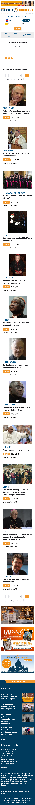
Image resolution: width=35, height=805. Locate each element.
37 (22, 79)
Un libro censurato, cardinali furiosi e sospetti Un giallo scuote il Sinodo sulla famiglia (17, 536)
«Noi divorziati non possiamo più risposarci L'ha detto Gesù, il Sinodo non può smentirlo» (16, 492)
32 (8, 79)
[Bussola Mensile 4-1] (17, 615)
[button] (17, 28)
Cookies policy (15, 791)
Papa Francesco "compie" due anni (17, 450)
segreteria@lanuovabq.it (9, 761)
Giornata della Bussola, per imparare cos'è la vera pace (10, 696)
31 (4, 79)
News (10, 20)
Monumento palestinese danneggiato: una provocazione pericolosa (8, 719)
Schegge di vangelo (9, 33)
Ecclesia (6, 117)
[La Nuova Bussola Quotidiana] (17, 10)
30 (27, 75)
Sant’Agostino (26, 34)
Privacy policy (5, 791)
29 (23, 75)
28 (20, 75)
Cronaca (6, 244)
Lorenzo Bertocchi (10, 121)
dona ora (26, 20)
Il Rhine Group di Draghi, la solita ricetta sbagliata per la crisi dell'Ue (9, 731)
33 (11, 79)
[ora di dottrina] (17, 664)
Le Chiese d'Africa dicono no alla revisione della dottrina (16, 408)
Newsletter (25, 24)
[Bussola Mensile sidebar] (17, 639)
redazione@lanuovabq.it (9, 759)
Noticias (10, 24)
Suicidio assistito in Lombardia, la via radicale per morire (9, 706)
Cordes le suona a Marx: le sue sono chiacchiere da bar (15, 366)
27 (16, 75)
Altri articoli (18, 681)
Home (18, 46)
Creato (6, 329)
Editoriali (6, 160)
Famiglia (6, 499)
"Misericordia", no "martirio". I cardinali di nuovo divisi (15, 281)
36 (18, 79)
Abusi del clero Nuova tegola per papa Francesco (16, 154)
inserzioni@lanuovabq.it (8, 763)
